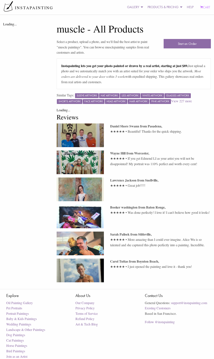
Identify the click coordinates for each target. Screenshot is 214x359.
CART (206, 7)
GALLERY (133, 7)
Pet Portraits (14, 308)
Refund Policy (84, 318)
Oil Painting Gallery (19, 303)
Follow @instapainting (160, 322)
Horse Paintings (16, 345)
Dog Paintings (15, 335)
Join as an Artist (16, 356)
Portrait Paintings (17, 313)
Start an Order (187, 43)
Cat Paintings (15, 340)
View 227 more (181, 101)
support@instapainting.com (189, 303)
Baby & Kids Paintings (21, 318)
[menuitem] (134, 7)
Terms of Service (86, 313)
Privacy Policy (85, 308)
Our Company (84, 303)
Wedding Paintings (18, 324)
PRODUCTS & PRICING (163, 7)
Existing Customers (158, 308)
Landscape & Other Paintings (25, 329)
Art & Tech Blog (86, 324)
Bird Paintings (15, 351)
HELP (190, 7)
